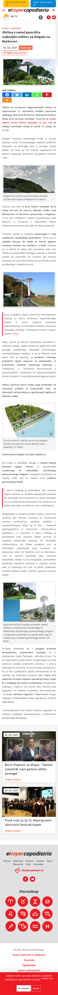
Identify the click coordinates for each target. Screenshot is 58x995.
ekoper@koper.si (32, 870)
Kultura (29, 861)
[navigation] (29, 11)
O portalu (29, 960)
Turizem (40, 861)
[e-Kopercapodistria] (28, 10)
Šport (50, 861)
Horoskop (38, 864)
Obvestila (18, 864)
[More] (7, 100)
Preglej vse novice (15, 53)
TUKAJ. (15, 333)
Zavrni (36, 988)
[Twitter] (17, 94)
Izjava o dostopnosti (29, 970)
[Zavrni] (54, 983)
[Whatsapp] (37, 94)
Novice (7, 861)
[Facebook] (7, 94)
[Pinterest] (47, 94)
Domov (5, 28)
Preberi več (47, 978)
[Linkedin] (27, 94)
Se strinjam (23, 988)
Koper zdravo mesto (43, 2)
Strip (28, 864)
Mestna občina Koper (16, 2)
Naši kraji (15, 28)
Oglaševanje (29, 965)
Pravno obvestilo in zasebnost (29, 954)
